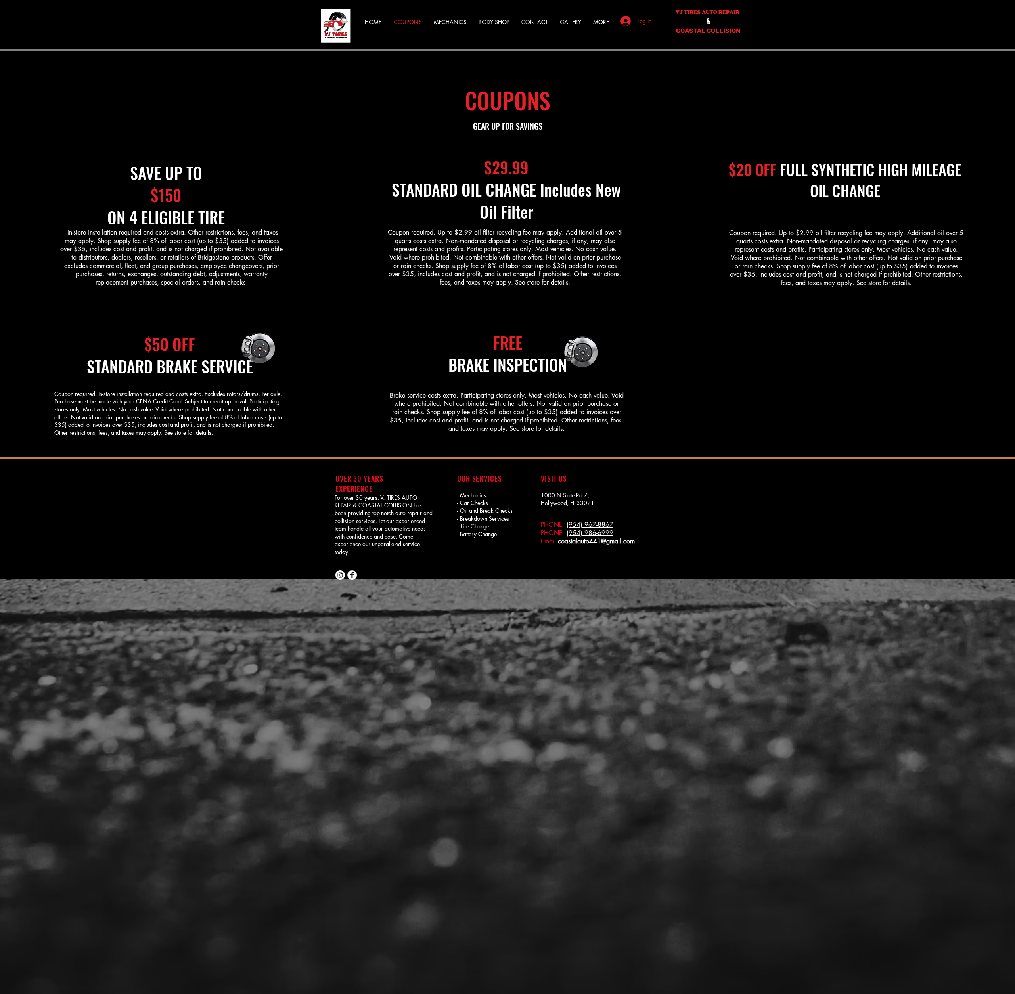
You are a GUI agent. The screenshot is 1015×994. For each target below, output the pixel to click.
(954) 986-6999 (590, 533)
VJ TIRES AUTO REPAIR (708, 12)
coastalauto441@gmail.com (596, 541)
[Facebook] (352, 575)
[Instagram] (340, 575)
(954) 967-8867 (590, 524)
